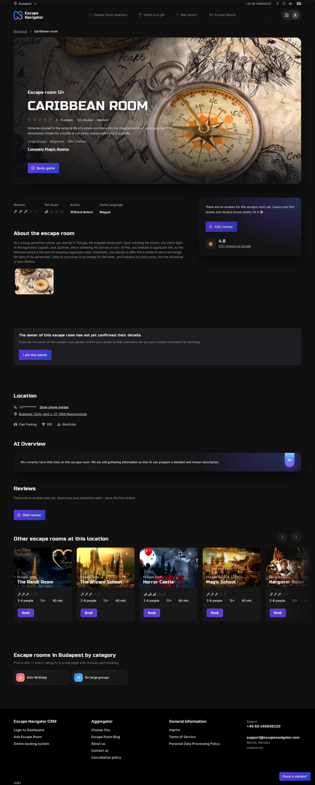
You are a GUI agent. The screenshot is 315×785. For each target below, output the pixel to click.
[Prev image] (282, 537)
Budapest (20, 31)
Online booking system (31, 744)
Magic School (221, 582)
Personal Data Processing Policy (194, 744)
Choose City (100, 730)
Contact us (99, 751)
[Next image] (296, 537)
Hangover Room (286, 582)
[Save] (54, 554)
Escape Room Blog (105, 737)
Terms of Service (182, 737)
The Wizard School (101, 582)
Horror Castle (158, 582)
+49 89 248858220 (258, 3)
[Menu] (291, 15)
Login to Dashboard (29, 730)
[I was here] (64, 554)
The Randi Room (35, 582)
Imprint (174, 730)
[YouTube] (290, 4)
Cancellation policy (106, 757)
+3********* (27, 407)
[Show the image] (34, 281)
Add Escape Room (28, 737)
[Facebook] (277, 4)
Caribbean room (46, 31)
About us (98, 744)
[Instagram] (284, 4)
